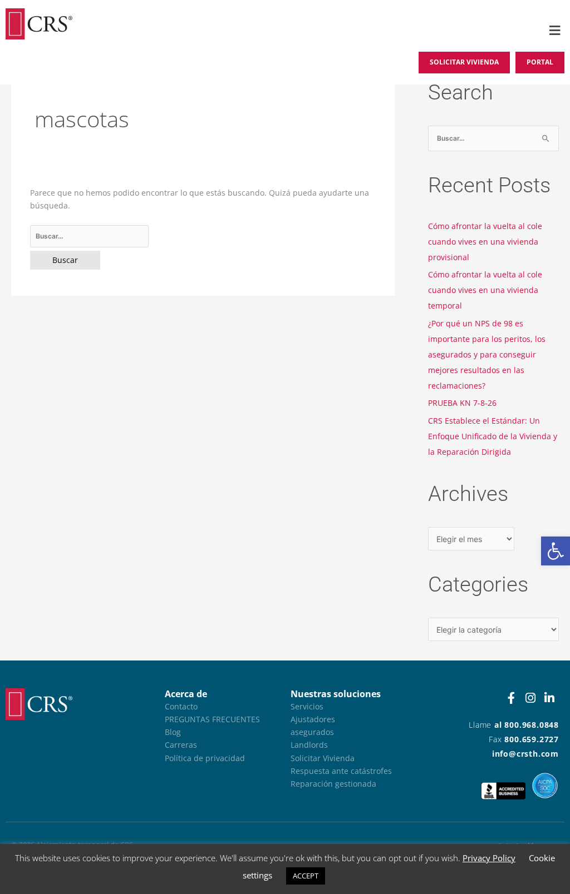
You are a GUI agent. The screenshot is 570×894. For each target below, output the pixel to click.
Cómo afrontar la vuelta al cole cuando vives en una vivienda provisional (485, 241)
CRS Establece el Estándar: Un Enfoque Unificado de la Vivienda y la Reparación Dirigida (492, 436)
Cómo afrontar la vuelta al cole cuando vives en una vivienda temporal (485, 290)
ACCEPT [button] (305, 876)
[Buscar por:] (203, 236)
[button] (555, 551)
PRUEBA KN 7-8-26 (462, 403)
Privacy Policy (489, 857)
